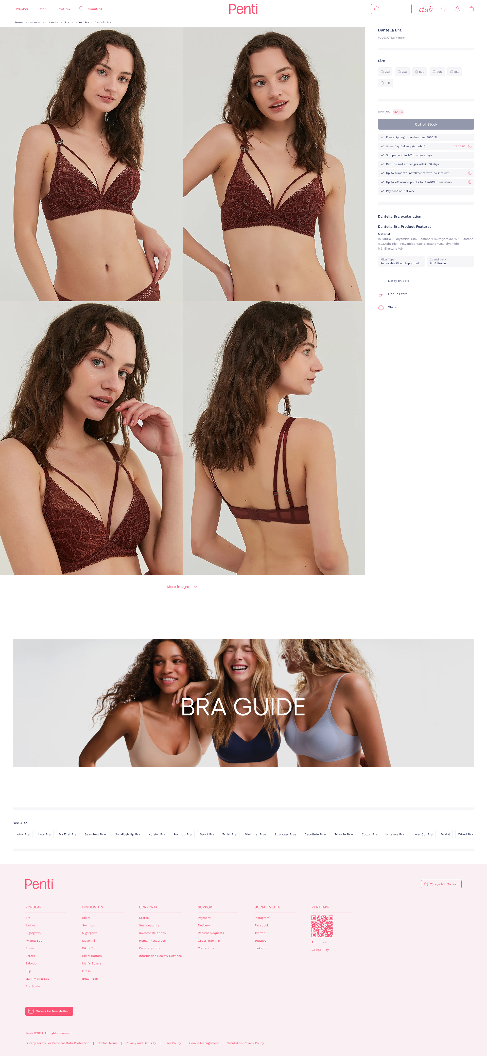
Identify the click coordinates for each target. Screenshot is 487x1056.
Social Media (267, 907)
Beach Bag (90, 978)
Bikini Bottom (92, 956)
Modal (445, 834)
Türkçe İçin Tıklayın (444, 884)
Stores (144, 918)
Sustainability (149, 925)
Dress (86, 971)
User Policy (172, 1043)
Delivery (204, 925)
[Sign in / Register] (458, 9)
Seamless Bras (96, 834)
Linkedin (261, 948)
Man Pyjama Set (37, 978)
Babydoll (32, 963)
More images (178, 587)
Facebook (262, 925)
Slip (28, 971)
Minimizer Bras (255, 834)
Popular (33, 907)
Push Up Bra (182, 834)
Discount (94, 9)
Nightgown (33, 933)
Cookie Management (204, 1043)
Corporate (149, 907)
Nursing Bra (156, 834)
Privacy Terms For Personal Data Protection (57, 1043)
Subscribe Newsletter (52, 1011)
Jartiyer (31, 925)
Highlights (92, 907)
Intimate (52, 22)
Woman (22, 9)
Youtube (261, 940)
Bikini (86, 918)
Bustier (30, 948)
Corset (30, 956)
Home (19, 22)
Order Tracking (209, 940)
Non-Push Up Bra (127, 834)
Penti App (320, 907)
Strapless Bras (285, 834)
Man (43, 9)
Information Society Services (160, 956)
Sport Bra (207, 834)
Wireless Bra (395, 834)
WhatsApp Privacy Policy (245, 1043)
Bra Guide (32, 986)
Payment (204, 918)
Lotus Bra (22, 834)
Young (64, 9)
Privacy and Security (141, 1043)
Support (206, 907)
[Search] (377, 9)
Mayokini (88, 940)
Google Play (320, 950)
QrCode (322, 926)
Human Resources (152, 940)
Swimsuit (89, 925)
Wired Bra (82, 22)
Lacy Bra (44, 834)
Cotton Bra (369, 834)
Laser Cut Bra (422, 834)
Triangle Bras (344, 834)
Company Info (149, 948)
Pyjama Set (33, 940)
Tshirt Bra (229, 834)
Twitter (260, 933)
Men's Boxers (91, 963)
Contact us (206, 948)
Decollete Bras (315, 834)
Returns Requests (211, 933)
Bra (67, 22)
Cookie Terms (107, 1043)
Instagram (262, 918)
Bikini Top (89, 948)
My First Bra (68, 834)
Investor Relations (152, 933)
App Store (319, 942)
